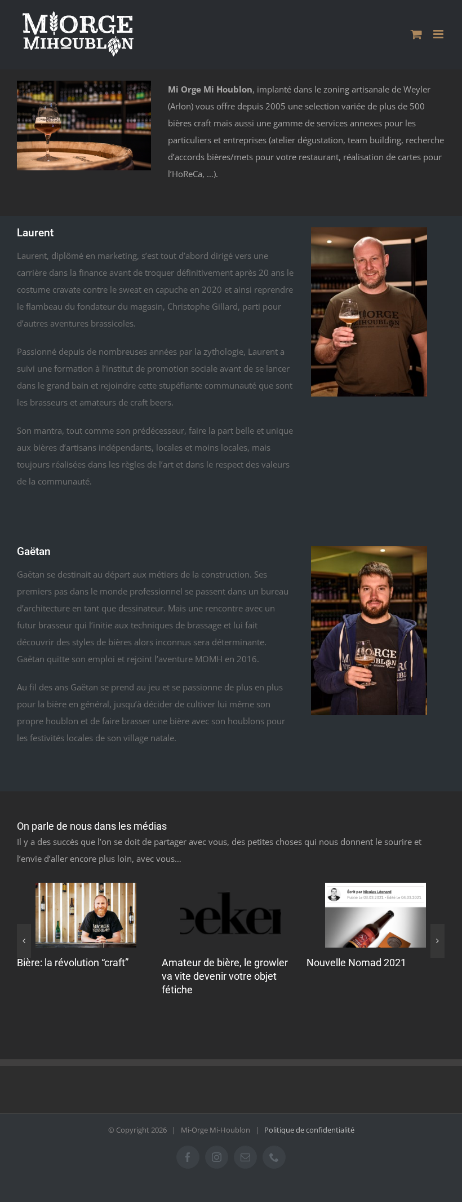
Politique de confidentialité (309, 1130)
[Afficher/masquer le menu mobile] (439, 34)
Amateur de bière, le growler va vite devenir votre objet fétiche (225, 976)
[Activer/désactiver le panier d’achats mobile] (416, 34)
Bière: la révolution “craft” (72, 962)
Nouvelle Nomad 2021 (356, 962)
